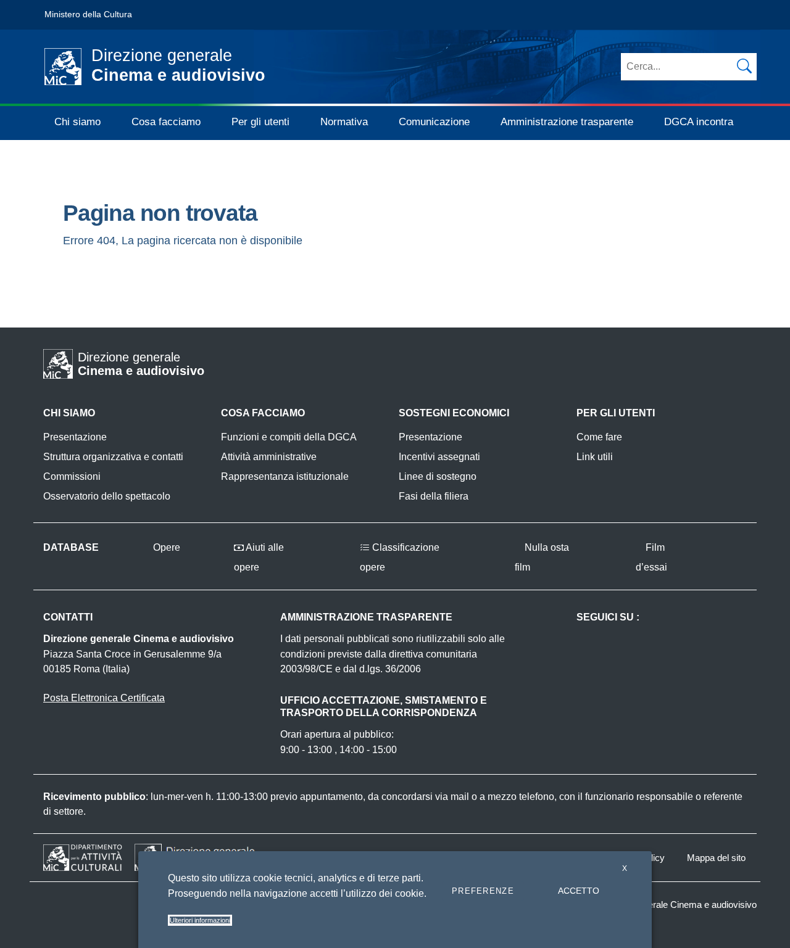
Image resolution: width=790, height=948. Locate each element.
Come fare (599, 437)
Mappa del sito (716, 857)
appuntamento (331, 796)
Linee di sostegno (437, 476)
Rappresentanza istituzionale (285, 476)
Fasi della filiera (433, 496)
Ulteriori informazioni (200, 920)
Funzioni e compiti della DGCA (289, 437)
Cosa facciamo (166, 122)
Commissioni (72, 476)
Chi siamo (77, 122)
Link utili (594, 456)
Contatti (68, 617)
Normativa (344, 122)
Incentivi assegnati (439, 456)
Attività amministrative (269, 456)
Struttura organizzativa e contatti (113, 456)
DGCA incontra (698, 122)
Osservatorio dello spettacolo (106, 496)
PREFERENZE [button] (483, 891)
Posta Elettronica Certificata (104, 698)
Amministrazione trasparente (567, 122)
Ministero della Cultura (88, 14)
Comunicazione (434, 122)
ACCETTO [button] (578, 891)
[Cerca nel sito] (744, 66)
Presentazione (75, 437)
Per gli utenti (260, 122)
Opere (165, 547)
